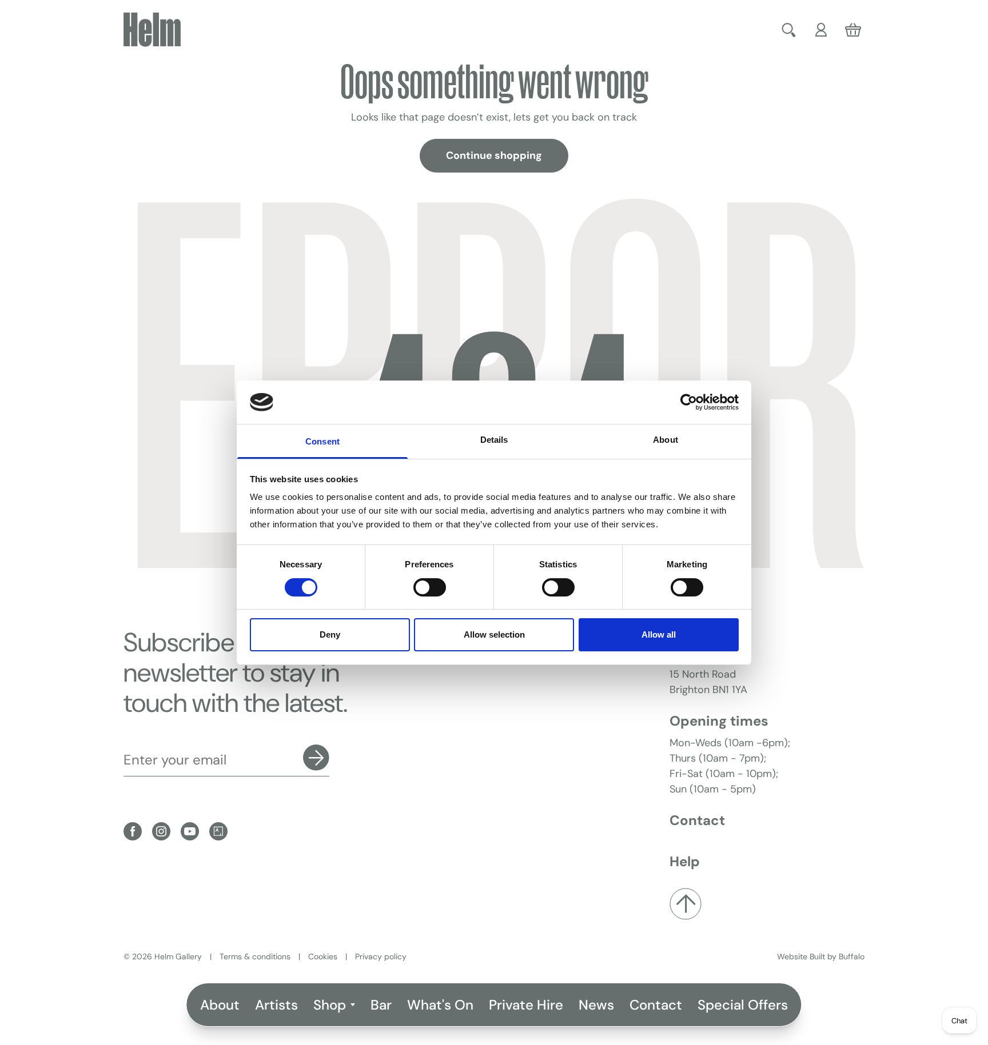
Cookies (322, 956)
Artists (276, 1005)
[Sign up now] (316, 757)
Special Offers (743, 1005)
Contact (656, 1005)
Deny (330, 634)
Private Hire (526, 1005)
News (596, 1005)
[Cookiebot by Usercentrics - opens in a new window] (689, 402)
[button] (790, 30)
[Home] (152, 30)
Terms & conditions (255, 956)
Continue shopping (494, 155)
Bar (381, 1005)
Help (685, 861)
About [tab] (665, 440)
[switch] (429, 587)
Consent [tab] (322, 441)
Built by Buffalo (837, 956)
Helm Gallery (178, 956)
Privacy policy (381, 956)
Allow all (659, 634)
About (220, 1005)
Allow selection (494, 634)
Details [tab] (494, 440)
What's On (440, 1005)
